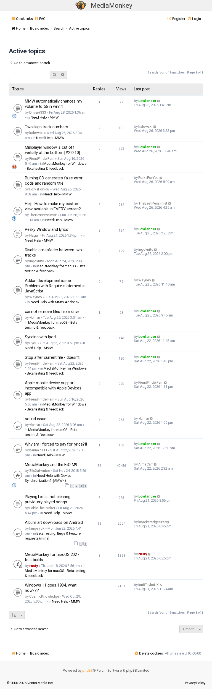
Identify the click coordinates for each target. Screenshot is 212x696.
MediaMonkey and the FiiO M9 (51, 464)
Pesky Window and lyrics (46, 229)
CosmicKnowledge (44, 596)
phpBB (87, 670)
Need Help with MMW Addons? (55, 302)
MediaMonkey (111, 5)
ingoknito (36, 261)
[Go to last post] (159, 101)
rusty (33, 566)
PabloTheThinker (42, 508)
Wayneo (35, 297)
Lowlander (147, 101)
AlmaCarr (145, 464)
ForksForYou (39, 189)
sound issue (35, 418)
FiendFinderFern (41, 158)
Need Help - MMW (45, 117)
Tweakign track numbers (46, 126)
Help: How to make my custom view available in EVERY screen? (53, 206)
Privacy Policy (195, 683)
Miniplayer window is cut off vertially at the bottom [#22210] (52, 150)
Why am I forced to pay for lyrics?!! (56, 444)
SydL (33, 343)
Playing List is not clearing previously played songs (47, 499)
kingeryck (36, 528)
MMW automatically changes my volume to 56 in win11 (53, 104)
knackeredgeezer (151, 522)
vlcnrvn (34, 317)
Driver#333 (37, 112)
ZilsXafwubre (39, 471)
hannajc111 (38, 450)
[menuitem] (40, 19)
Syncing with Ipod (40, 336)
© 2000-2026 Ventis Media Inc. (30, 683)
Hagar (34, 235)
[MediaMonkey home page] (80, 5)
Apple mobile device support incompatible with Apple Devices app (53, 388)
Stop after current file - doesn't (52, 357)
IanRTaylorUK (148, 585)
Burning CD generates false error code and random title (54, 181)
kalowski (36, 133)
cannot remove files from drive (52, 311)
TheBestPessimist (43, 215)
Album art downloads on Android (54, 522)
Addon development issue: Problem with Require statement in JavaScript (55, 286)
